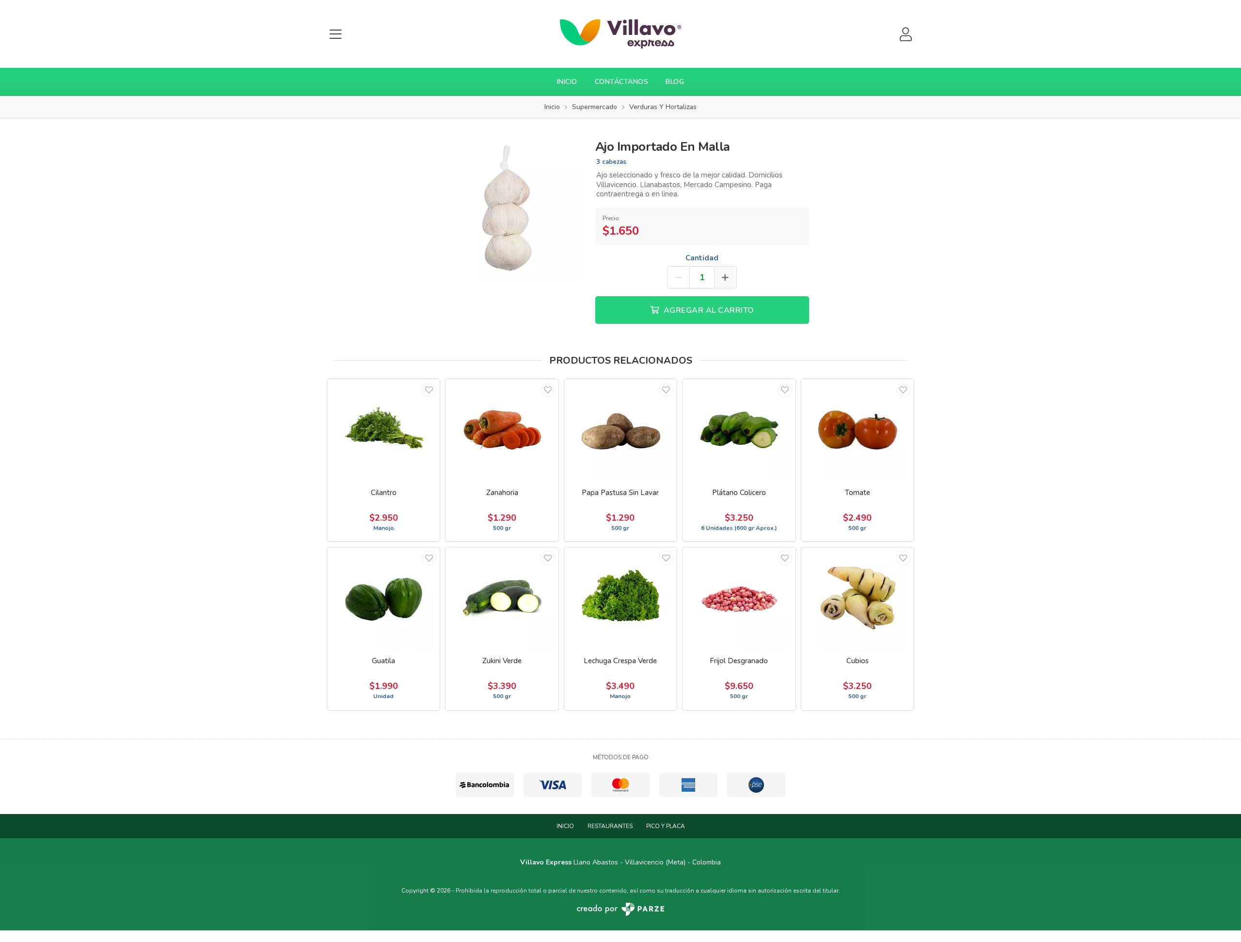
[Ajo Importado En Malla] (506, 206)
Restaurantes (610, 826)
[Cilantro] (383, 429)
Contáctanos (622, 81)
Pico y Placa (665, 826)
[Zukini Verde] (501, 598)
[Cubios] (857, 598)
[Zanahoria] (501, 429)
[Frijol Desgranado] (739, 598)
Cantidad (701, 258)
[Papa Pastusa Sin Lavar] (620, 429)
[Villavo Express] (620, 34)
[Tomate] (857, 429)
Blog (675, 81)
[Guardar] (429, 390)
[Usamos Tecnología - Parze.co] (620, 909)
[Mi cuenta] (905, 34)
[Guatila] (383, 598)
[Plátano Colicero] (739, 429)
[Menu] (335, 34)
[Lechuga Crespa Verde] (620, 598)
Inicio (567, 81)
